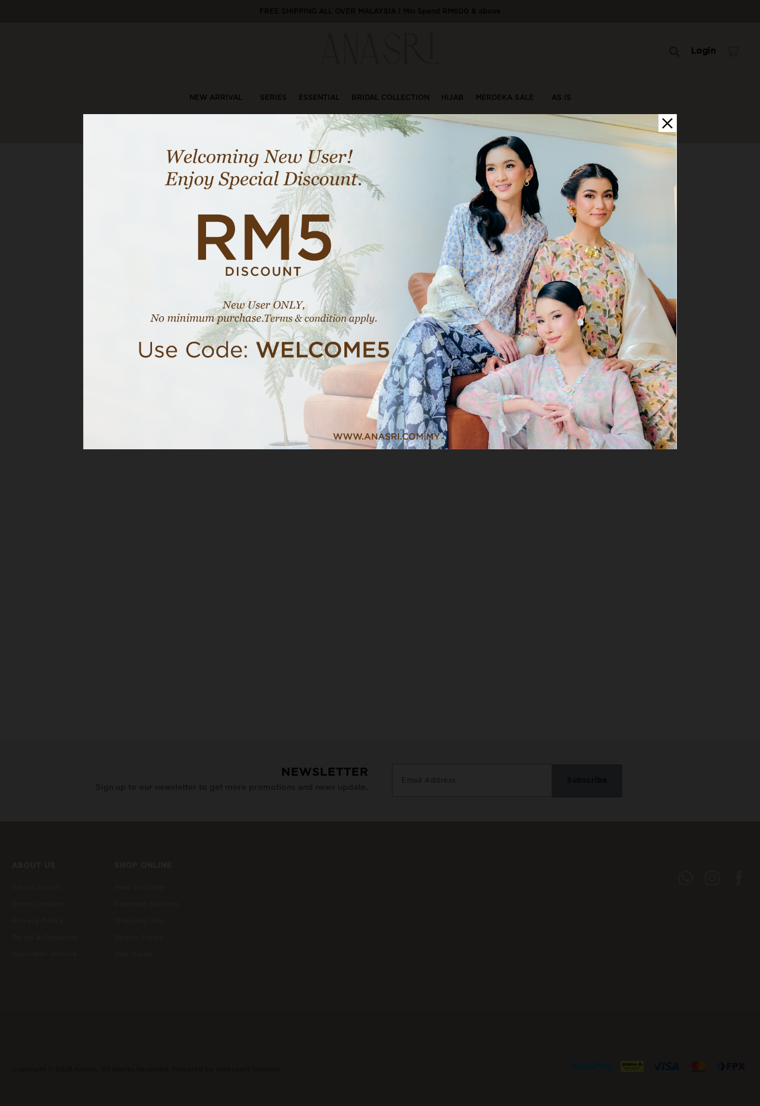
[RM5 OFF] (380, 447)
